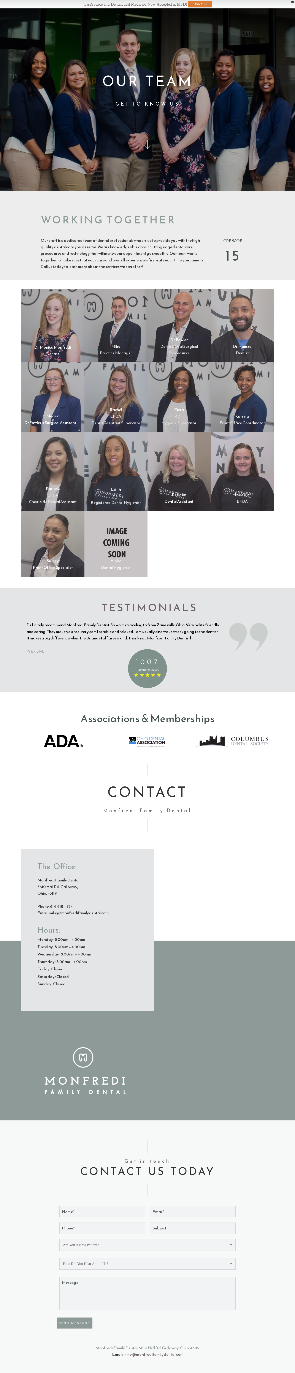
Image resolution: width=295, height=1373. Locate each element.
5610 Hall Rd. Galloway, (58, 887)
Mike (115, 346)
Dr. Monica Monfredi (52, 347)
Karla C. (53, 488)
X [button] (292, 2)
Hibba (116, 561)
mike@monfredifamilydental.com (79, 913)
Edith (116, 489)
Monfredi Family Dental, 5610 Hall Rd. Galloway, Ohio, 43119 (147, 1348)
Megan (52, 416)
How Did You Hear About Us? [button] (85, 1264)
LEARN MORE (199, 4)
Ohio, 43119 (47, 893)
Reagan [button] (179, 495)
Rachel (116, 410)
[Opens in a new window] (63, 741)
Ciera (179, 410)
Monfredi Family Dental (58, 880)
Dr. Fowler (179, 340)
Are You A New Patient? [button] (81, 1245)
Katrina (242, 416)
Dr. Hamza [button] (242, 346)
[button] (242, 471)
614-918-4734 (61, 906)
